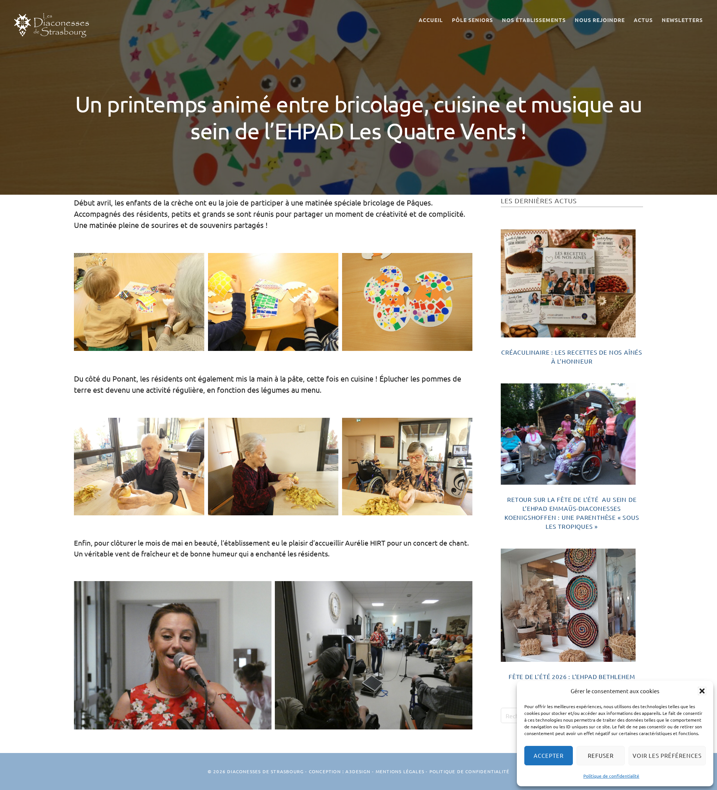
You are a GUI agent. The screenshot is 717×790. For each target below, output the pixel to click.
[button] (702, 691)
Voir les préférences (667, 755)
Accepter (549, 755)
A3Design (357, 771)
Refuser (601, 755)
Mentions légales (400, 771)
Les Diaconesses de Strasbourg (51, 25)
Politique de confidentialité (611, 776)
